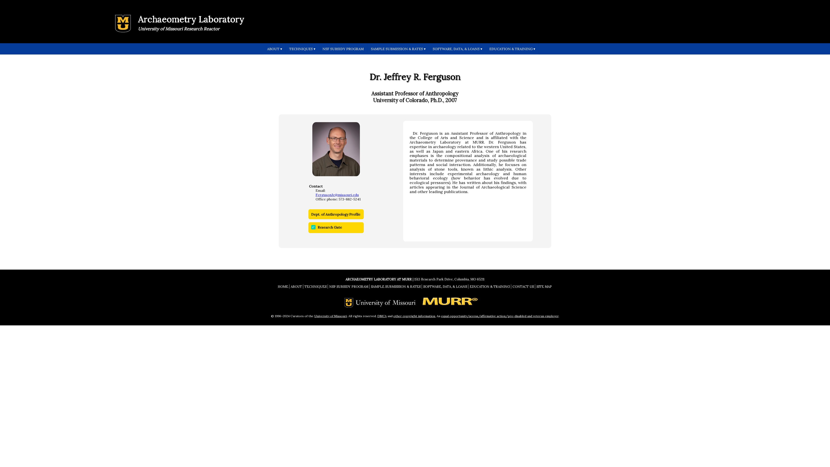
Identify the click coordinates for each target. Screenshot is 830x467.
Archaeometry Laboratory (191, 19)
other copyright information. (414, 316)
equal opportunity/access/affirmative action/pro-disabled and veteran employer (500, 316)
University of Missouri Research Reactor (179, 28)
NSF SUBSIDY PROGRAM (343, 49)
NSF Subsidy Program (348, 287)
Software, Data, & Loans (445, 287)
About (296, 287)
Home (283, 287)
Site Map (544, 287)
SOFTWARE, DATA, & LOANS (457, 49)
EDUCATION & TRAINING (512, 49)
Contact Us (523, 287)
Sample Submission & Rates (396, 287)
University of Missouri (330, 316)
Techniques (316, 287)
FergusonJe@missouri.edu (337, 195)
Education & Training (490, 287)
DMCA (382, 316)
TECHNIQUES (302, 49)
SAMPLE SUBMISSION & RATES (398, 49)
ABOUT (274, 49)
